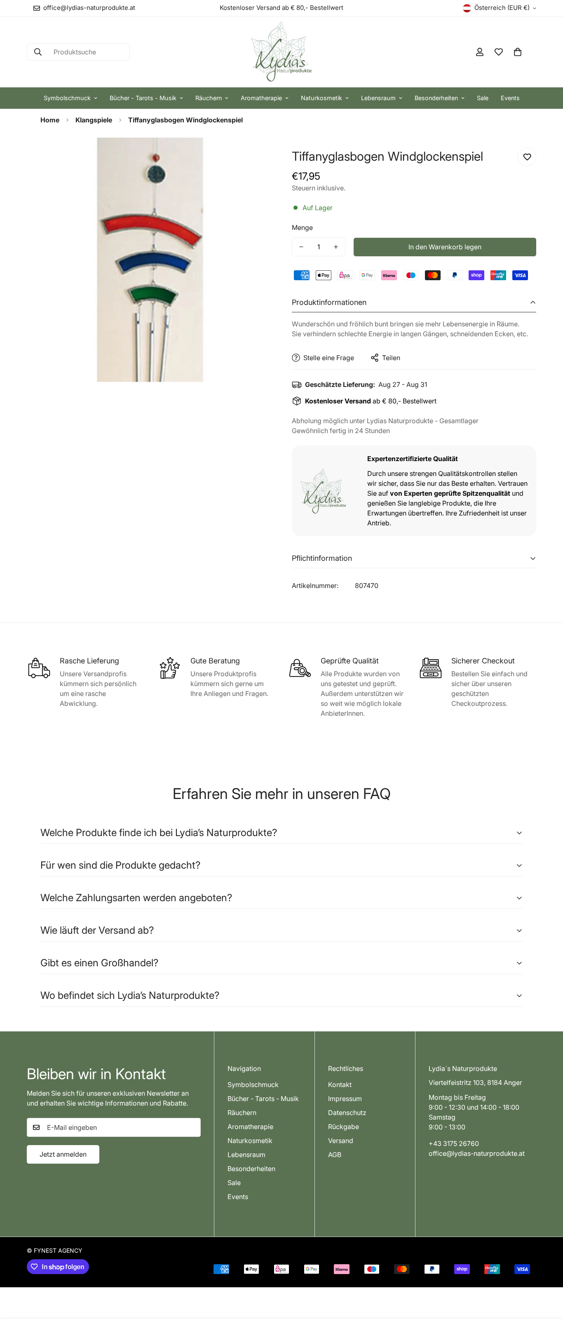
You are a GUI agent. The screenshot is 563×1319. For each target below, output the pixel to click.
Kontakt (340, 1084)
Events (510, 97)
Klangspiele (93, 120)
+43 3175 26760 (454, 1143)
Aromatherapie (261, 97)
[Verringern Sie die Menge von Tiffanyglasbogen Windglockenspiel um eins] (301, 247)
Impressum (345, 1098)
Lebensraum (378, 97)
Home (49, 120)
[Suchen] (38, 52)
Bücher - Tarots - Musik (143, 97)
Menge (302, 227)
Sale (482, 97)
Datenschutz (347, 1112)
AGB (334, 1154)
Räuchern (208, 97)
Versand (340, 1140)
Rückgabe (343, 1126)
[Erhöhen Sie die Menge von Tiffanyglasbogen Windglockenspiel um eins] (336, 247)
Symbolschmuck (67, 97)
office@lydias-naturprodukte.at (477, 1153)
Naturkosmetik (321, 97)
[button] (517, 51)
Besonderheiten (436, 97)
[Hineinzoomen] (253, 155)
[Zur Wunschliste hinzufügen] (527, 157)
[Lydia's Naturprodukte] (281, 51)
